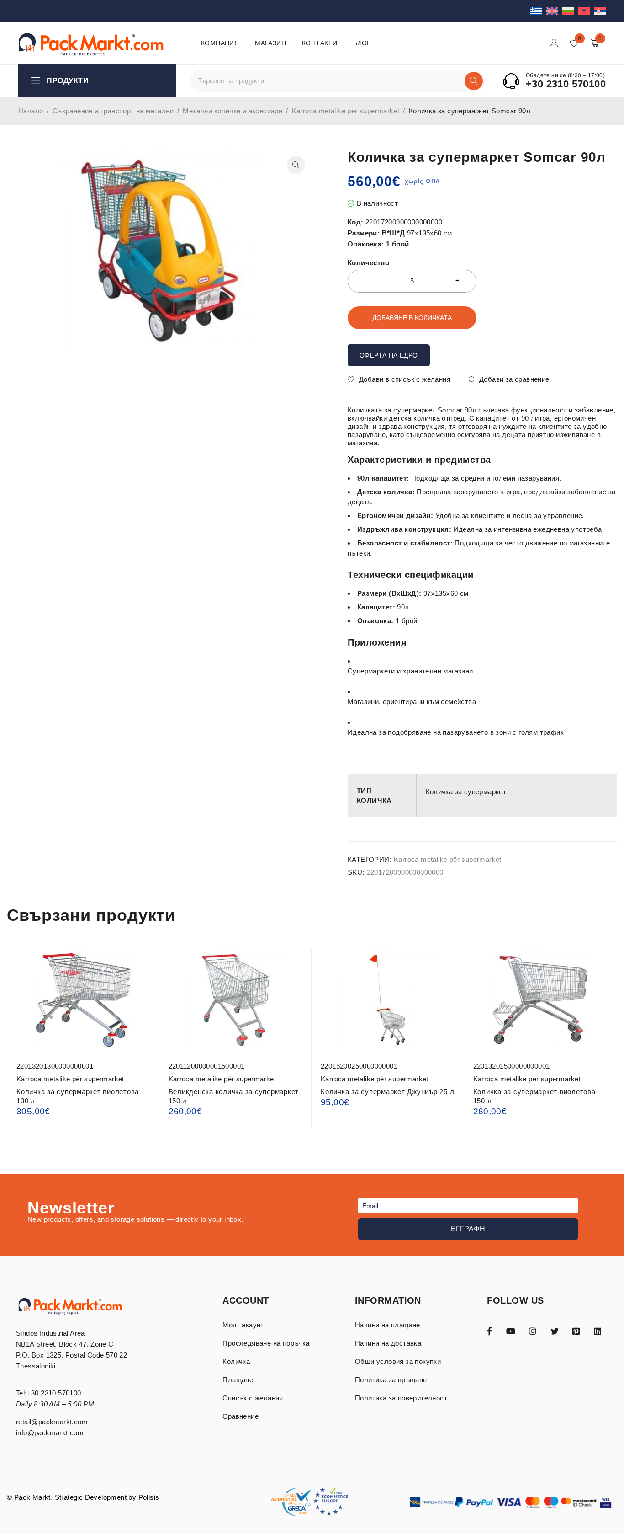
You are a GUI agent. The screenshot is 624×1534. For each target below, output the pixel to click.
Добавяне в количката (412, 317)
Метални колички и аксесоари (232, 111)
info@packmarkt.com (50, 1433)
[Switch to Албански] (586, 11)
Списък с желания (252, 1398)
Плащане (237, 1380)
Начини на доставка (388, 1343)
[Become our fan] (489, 1330)
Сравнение (240, 1416)
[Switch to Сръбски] (600, 11)
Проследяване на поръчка (265, 1343)
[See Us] (532, 1330)
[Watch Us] (510, 1330)
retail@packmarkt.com (52, 1422)
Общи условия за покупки (398, 1361)
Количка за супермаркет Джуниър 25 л (387, 1092)
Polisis (148, 1497)
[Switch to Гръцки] (538, 11)
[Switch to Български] (570, 11)
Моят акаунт (243, 1325)
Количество (368, 263)
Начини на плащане (387, 1325)
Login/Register (554, 43)
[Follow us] (554, 1330)
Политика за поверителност (401, 1398)
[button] (296, 165)
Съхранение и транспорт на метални (113, 111)
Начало (30, 111)
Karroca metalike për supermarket (346, 111)
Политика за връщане (391, 1380)
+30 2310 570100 (566, 84)
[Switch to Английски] (554, 11)
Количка (236, 1361)
